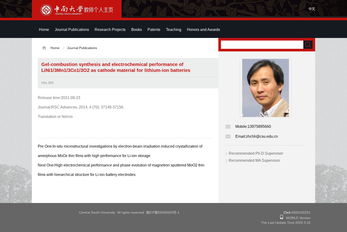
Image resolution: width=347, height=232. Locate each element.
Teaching (173, 30)
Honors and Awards (203, 30)
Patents (154, 30)
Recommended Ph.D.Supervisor (256, 153)
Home (44, 30)
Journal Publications (72, 30)
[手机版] (281, 218)
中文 (312, 9)
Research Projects (110, 30)
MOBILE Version (296, 218)
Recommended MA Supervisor (254, 160)
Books (136, 30)
